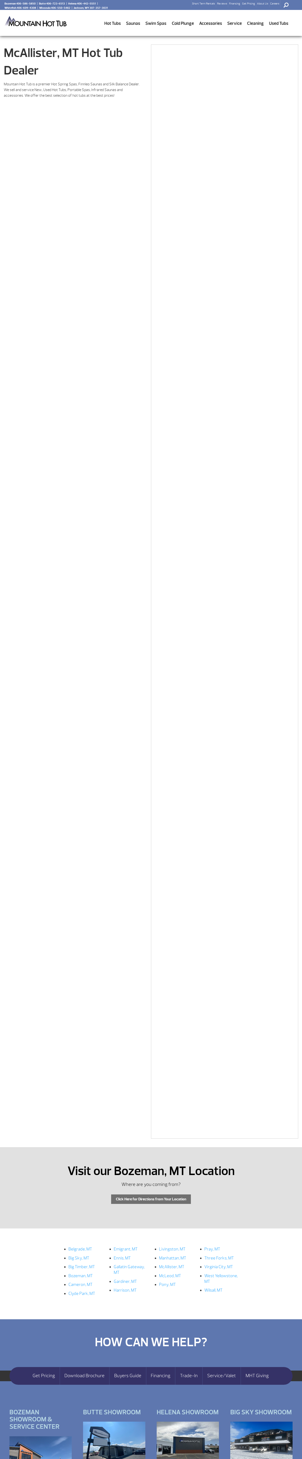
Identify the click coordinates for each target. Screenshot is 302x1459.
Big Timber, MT (81, 1267)
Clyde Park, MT (81, 1293)
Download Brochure (84, 1376)
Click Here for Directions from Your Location (151, 1199)
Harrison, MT (125, 1290)
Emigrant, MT (126, 1249)
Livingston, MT (172, 1249)
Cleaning (255, 23)
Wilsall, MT (213, 1290)
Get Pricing (248, 3)
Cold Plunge (183, 23)
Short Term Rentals (203, 3)
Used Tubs (278, 23)
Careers (274, 3)
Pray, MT (212, 1249)
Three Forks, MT (219, 1258)
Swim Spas (155, 23)
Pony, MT (167, 1284)
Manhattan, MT (172, 1258)
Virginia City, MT (218, 1267)
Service (234, 23)
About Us (262, 3)
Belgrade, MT (80, 1249)
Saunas (133, 23)
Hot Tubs (112, 23)
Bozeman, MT (80, 1276)
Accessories (210, 23)
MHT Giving (257, 1376)
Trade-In (189, 1376)
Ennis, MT (122, 1258)
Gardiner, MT (125, 1281)
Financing (234, 3)
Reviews (222, 3)
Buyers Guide (127, 1376)
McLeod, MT (170, 1276)
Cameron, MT (80, 1284)
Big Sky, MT (78, 1258)
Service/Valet (221, 1376)
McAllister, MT (171, 1267)
